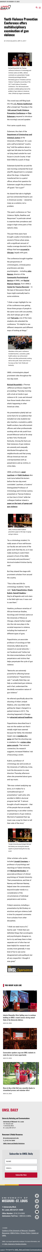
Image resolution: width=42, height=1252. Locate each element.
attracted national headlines (21, 717)
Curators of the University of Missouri (15, 1231)
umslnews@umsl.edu (12, 1138)
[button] (39, 7)
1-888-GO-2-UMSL (25, 1216)
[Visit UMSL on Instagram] (37, 1201)
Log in (2, 1250)
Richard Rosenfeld (14, 385)
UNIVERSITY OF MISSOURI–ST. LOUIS (9, 2)
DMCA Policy (14, 1233)
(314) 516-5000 (19, 1213)
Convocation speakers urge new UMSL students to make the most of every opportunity (19, 1053)
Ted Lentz (15, 318)
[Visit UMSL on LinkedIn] (37, 1212)
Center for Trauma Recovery (18, 287)
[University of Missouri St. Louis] (15, 1201)
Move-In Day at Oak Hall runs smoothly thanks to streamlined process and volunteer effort (19, 1089)
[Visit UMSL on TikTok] (37, 1206)
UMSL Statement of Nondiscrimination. (15, 1244)
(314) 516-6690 (10, 1140)
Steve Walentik (11, 41)
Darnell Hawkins (19, 593)
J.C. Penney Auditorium (22, 104)
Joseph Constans (21, 861)
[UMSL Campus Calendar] (37, 1217)
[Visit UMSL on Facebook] (37, 1196)
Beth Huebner (23, 475)
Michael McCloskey (18, 871)
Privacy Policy (25, 1233)
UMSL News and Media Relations (14, 1143)
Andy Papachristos (19, 590)
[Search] (37, 7)
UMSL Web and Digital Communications (28, 1250)
